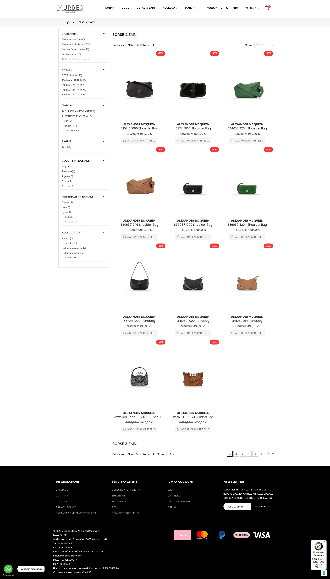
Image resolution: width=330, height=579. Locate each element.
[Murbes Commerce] (70, 9)
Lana (66, 207)
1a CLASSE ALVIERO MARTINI (80, 111)
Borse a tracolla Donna (76, 44)
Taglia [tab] (67, 141)
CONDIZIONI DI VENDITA (126, 489)
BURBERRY (71, 131)
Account (213, 8)
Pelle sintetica (71, 222)
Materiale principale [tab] (78, 196)
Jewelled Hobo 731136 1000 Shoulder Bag (143, 415)
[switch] (318, 566)
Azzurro (68, 186)
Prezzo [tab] (67, 69)
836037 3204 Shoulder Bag (247, 223)
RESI (114, 507)
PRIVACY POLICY (66, 507)
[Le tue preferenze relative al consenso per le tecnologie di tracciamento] (324, 573)
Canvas (68, 202)
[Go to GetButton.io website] (8, 575)
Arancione (69, 171)
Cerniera (69, 258)
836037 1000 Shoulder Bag (193, 223)
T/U (67, 147)
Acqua (67, 166)
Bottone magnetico (74, 253)
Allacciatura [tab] (72, 232)
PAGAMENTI (119, 501)
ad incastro (70, 243)
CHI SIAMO (62, 489)
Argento (68, 176)
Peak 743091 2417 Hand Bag (193, 415)
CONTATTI (62, 495)
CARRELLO (174, 495)
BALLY (67, 121)
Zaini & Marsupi (72, 54)
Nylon (67, 212)
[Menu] (324, 542)
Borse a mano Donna (75, 39)
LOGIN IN (173, 489)
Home (69, 22)
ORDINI (172, 507)
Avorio (67, 181)
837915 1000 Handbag (139, 319)
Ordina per (118, 45)
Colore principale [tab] (76, 160)
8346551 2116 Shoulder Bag (139, 223)
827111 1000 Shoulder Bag (193, 126)
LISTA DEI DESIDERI (179, 501)
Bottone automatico (74, 248)
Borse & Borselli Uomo (76, 49)
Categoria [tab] (70, 33)
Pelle (67, 217)
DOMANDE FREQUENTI (125, 513)
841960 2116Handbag (247, 319)
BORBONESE (71, 126)
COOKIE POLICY (65, 501)
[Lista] (273, 45)
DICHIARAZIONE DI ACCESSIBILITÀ (76, 513)
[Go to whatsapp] (8, 569)
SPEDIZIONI (118, 495)
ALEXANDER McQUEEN (77, 116)
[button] (228, 8)
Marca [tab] (67, 105)
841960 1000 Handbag (193, 319)
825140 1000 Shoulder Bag (139, 126)
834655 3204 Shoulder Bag (247, 126)
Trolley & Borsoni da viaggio (78, 59)
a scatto (68, 238)
